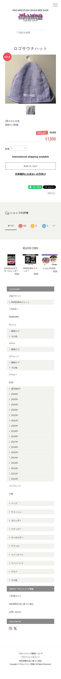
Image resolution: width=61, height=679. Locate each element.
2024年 (14, 404)
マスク (14, 571)
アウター (13, 375)
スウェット (14, 356)
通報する (51, 193)
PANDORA (14, 317)
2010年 (14, 479)
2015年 (14, 452)
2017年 (14, 442)
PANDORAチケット (20, 302)
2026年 (14, 394)
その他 (14, 336)
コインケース (17, 554)
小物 (11, 494)
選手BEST (16, 389)
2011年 (14, 474)
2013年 (14, 463)
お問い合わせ (15, 612)
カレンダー (16, 520)
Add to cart (30, 165)
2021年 (14, 420)
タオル (12, 343)
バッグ (14, 503)
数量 (7, 149)
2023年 (14, 410)
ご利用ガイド (15, 596)
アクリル (15, 546)
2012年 (14, 468)
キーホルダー (17, 537)
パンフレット (15, 486)
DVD (11, 382)
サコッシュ (16, 512)
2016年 (14, 447)
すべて (11, 226)
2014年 (14, 458)
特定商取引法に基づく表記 (21, 604)
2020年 (14, 426)
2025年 (14, 399)
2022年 (14, 415)
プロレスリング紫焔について (30, 653)
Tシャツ (12, 325)
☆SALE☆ (13, 309)
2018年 (14, 436)
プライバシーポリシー (30, 657)
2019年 (14, 431)
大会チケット (15, 296)
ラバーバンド (17, 563)
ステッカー (16, 529)
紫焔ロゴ (15, 331)
